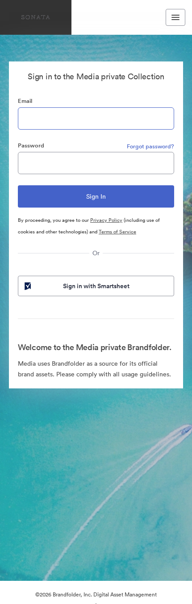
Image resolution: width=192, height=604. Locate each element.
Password (31, 145)
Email (25, 101)
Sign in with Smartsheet (96, 286)
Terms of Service (117, 231)
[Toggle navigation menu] (175, 17)
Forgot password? (150, 146)
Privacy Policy (106, 220)
